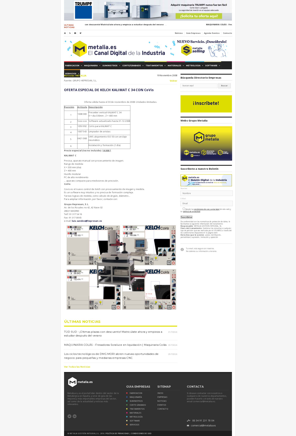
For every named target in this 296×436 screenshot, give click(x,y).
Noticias (179, 33)
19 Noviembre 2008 (167, 75)
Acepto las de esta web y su (206, 210)
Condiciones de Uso (141, 433)
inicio (160, 393)
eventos (161, 405)
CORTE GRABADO (138, 405)
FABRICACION (136, 393)
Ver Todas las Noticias (77, 366)
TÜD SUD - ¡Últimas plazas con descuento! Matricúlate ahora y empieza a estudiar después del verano (106, 24)
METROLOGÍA (136, 417)
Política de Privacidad (117, 433)
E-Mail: (183, 198)
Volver (173, 81)
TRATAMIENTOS (137, 409)
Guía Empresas (193, 33)
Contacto (227, 33)
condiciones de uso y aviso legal (206, 209)
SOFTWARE (135, 421)
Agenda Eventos (212, 33)
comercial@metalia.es (201, 425)
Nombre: (184, 188)
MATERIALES (135, 413)
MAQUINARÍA (136, 397)
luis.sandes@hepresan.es (87, 220)
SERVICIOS (134, 424)
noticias (161, 401)
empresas (162, 397)
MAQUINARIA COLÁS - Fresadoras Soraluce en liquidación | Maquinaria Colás (115, 344)
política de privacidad (191, 211)
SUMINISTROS (136, 401)
